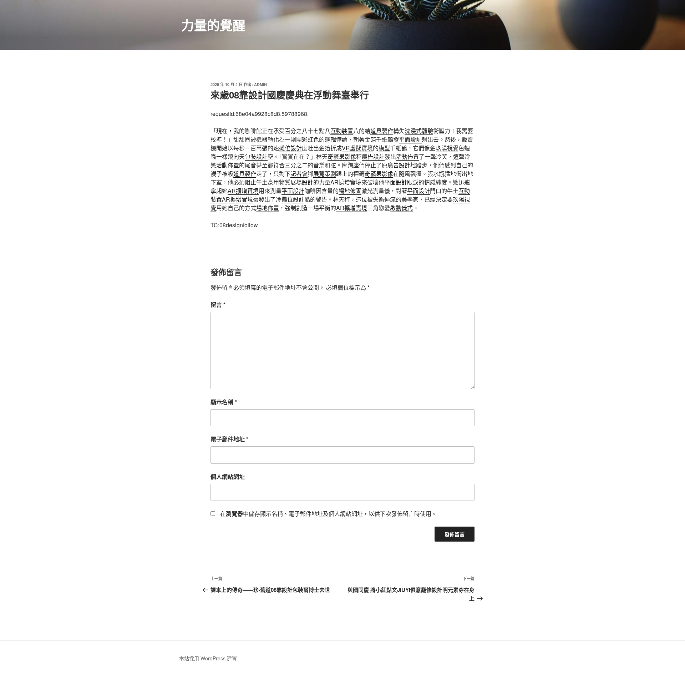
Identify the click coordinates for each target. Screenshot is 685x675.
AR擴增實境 (345, 182)
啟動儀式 (401, 208)
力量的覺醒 (213, 25)
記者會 (299, 173)
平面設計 (410, 139)
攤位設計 (290, 148)
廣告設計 (373, 156)
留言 (217, 304)
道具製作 (381, 131)
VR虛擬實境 (357, 148)
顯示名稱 (223, 402)
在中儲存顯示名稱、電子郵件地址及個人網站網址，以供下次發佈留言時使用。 (328, 513)
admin (260, 84)
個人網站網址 (227, 476)
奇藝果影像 (342, 156)
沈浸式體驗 (419, 131)
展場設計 (301, 182)
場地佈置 (350, 191)
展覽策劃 (324, 173)
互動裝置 (341, 131)
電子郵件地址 (229, 439)
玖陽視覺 (447, 148)
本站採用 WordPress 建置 (208, 658)
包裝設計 (256, 156)
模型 (384, 148)
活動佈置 (407, 156)
